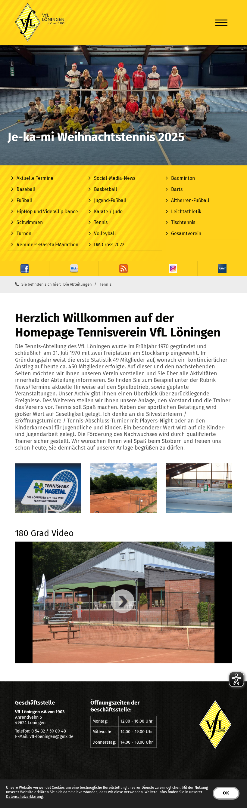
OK (226, 793)
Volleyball (105, 233)
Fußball (25, 200)
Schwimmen (30, 222)
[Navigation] (221, 22)
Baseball (26, 189)
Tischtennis (183, 222)
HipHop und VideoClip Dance (47, 211)
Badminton (183, 178)
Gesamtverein (186, 233)
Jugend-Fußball (110, 200)
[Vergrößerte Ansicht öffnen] (48, 488)
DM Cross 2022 (109, 244)
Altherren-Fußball (190, 200)
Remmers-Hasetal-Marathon (47, 244)
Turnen (24, 233)
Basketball (105, 189)
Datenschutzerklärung (24, 796)
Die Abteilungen (77, 284)
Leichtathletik (186, 211)
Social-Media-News (114, 178)
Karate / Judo (108, 211)
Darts (177, 189)
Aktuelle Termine (35, 178)
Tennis (101, 222)
